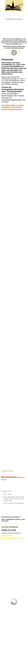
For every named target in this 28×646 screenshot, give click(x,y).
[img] (14, 5)
